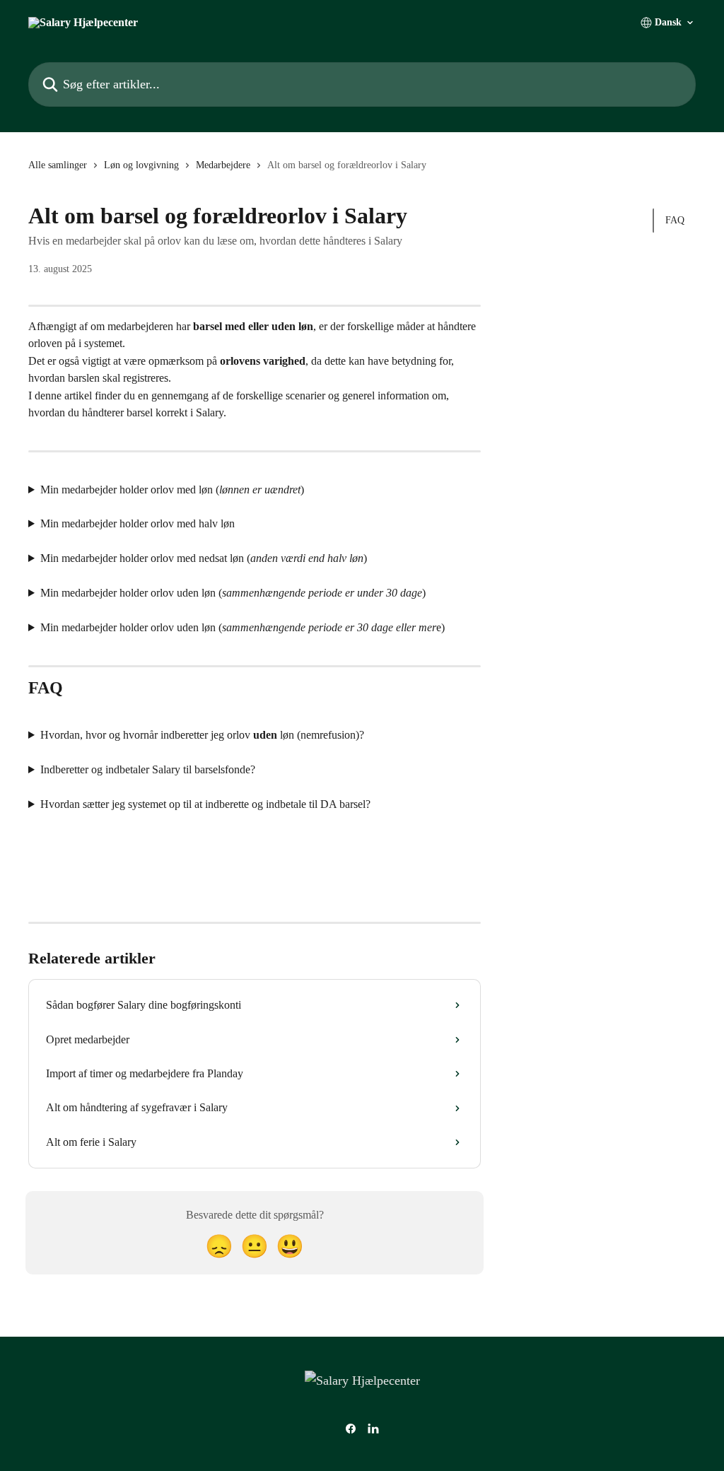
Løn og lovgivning (141, 165)
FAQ (674, 220)
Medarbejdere (223, 165)
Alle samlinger (57, 165)
